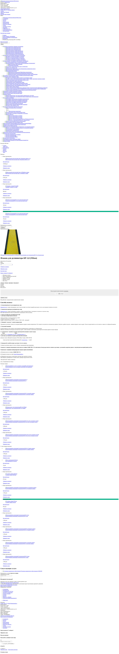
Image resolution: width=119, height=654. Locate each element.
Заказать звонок (11, 9)
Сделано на (56, 293)
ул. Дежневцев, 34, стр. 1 (11, 334)
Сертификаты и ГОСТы (8, 591)
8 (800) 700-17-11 (4, 9)
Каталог (4, 19)
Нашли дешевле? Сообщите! (6, 273)
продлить (66, 291)
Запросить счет (3, 307)
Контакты (5, 27)
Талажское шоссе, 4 (21, 334)
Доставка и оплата (7, 26)
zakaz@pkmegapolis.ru (5, 8)
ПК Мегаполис (9, 583)
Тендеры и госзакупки (7, 592)
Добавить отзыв (4, 297)
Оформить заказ (3, 649)
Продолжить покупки (12, 649)
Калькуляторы (6, 22)
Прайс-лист (5, 600)
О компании (5, 18)
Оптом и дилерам (6, 593)
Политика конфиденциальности (10, 598)
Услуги (4, 20)
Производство (6, 23)
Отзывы (4, 594)
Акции (4, 25)
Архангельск (24, 339)
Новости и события (7, 24)
